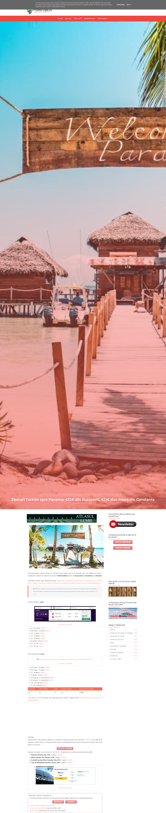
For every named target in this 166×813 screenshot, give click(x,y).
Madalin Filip (76, 503)
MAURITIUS (66, 583)
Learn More (120, 4)
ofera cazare (84, 698)
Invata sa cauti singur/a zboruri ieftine (42, 805)
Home (60, 18)
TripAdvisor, (88, 740)
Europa (113, 649)
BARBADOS (97, 583)
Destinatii (102, 18)
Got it (129, 4)
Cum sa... (68, 18)
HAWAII (69, 581)
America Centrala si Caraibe (50, 495)
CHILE (84, 583)
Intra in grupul (34, 810)
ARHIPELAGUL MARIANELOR (84, 581)
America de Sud (116, 639)
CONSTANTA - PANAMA (65, 663)
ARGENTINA (75, 583)
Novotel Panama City (65, 788)
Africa (112, 630)
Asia (112, 643)
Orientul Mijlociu (117, 652)
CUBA (89, 583)
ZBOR (43, 628)
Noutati (78, 18)
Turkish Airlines (119, 495)
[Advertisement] (65, 720)
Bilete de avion (68, 495)
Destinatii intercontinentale (94, 495)
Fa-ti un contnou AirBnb (38, 808)
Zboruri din (89, 18)
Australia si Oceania (118, 646)
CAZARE (59, 755)
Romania (114, 656)
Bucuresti (78, 495)
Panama (109, 495)
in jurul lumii (116, 659)
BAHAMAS (61, 581)
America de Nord (117, 636)
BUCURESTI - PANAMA (65, 624)
